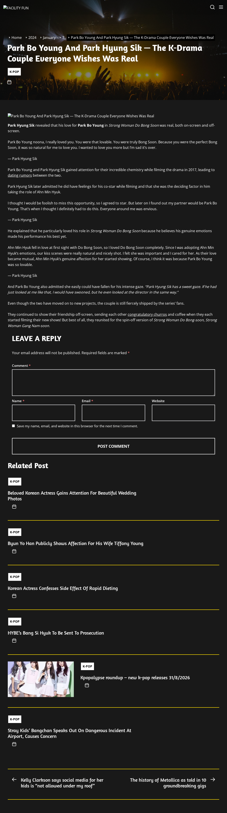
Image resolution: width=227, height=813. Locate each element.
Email (87, 401)
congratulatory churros (147, 314)
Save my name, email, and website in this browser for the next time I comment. (77, 426)
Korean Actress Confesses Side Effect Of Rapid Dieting (63, 588)
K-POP (14, 71)
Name (18, 401)
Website (158, 401)
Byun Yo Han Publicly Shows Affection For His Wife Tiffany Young (75, 543)
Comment (21, 365)
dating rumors (20, 175)
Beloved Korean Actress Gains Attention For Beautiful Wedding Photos (72, 496)
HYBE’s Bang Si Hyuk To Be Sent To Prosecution (56, 633)
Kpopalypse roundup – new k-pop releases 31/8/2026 (135, 677)
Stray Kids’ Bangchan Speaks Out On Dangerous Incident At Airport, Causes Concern (69, 733)
